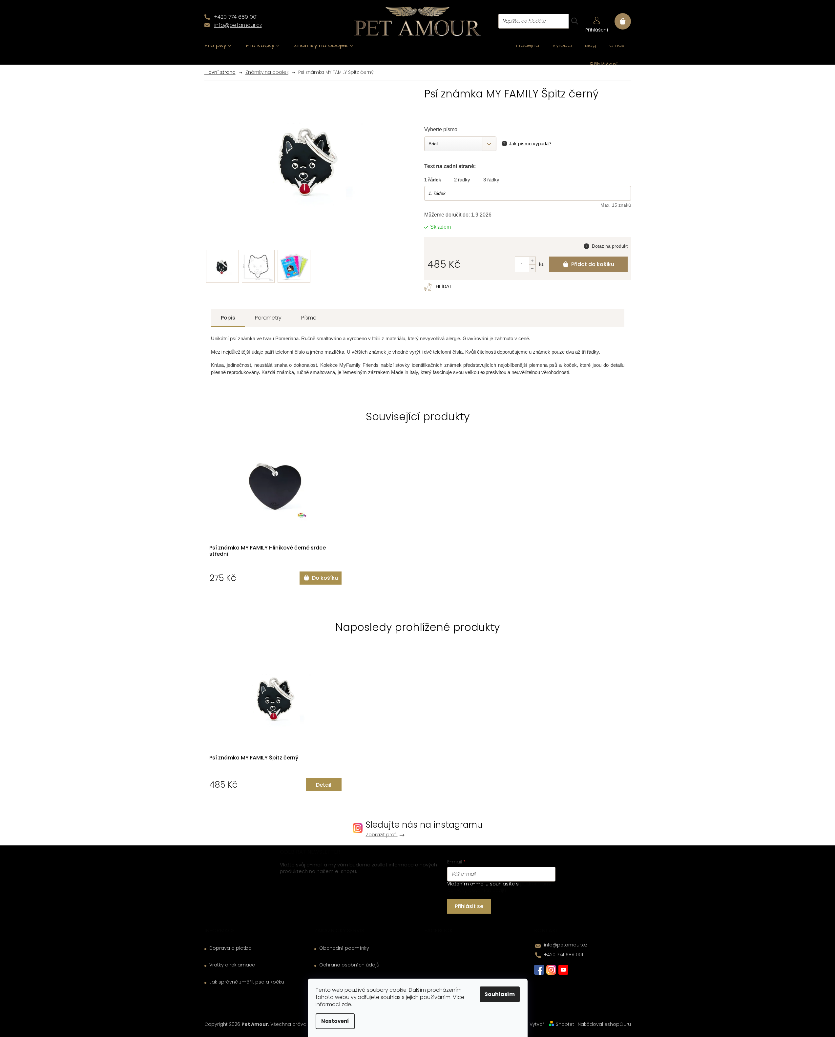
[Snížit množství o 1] (532, 268)
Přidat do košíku (592, 264)
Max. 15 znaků (615, 205)
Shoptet (565, 1024)
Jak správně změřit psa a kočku (246, 982)
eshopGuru (617, 1024)
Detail (323, 785)
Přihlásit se (469, 906)
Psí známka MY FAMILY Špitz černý (254, 758)
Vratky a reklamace (232, 965)
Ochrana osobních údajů (349, 965)
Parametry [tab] (268, 317)
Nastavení (335, 1021)
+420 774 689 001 (563, 954)
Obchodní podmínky (344, 948)
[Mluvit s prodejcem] (606, 245)
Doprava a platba (230, 948)
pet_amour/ (551, 970)
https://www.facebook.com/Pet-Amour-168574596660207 (539, 970)
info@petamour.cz (565, 945)
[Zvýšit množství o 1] (532, 260)
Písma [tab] (309, 317)
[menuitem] (218, 45)
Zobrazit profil (382, 835)
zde (346, 1004)
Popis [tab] (228, 317)
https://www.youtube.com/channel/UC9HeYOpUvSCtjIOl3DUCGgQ (563, 970)
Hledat (574, 21)
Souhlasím (500, 994)
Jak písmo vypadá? (530, 143)
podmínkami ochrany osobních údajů (499, 887)
